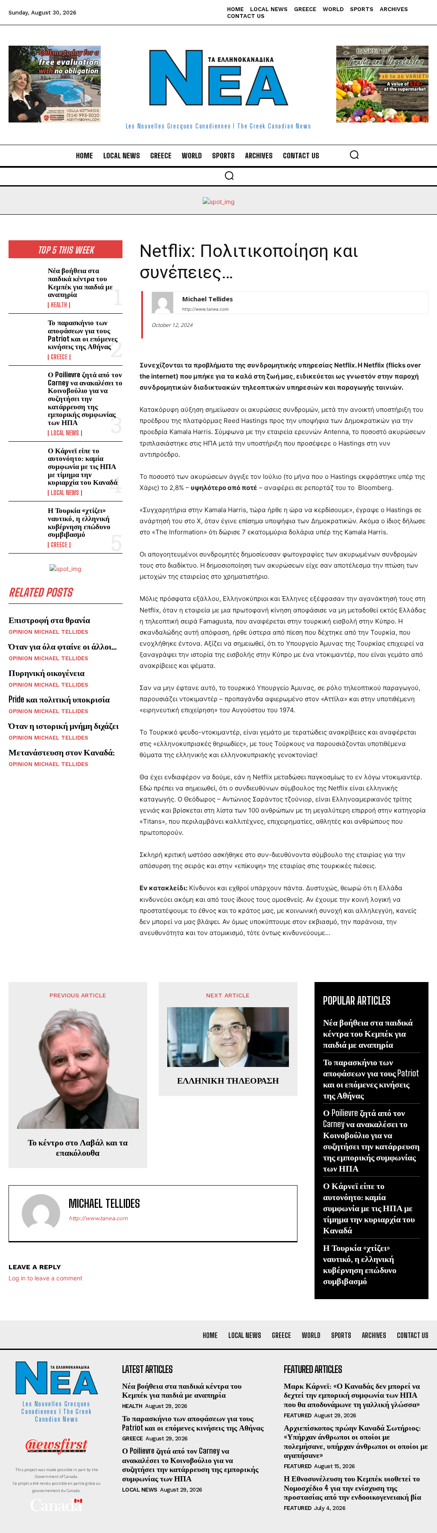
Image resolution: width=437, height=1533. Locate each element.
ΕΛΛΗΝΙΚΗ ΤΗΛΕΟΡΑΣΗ (228, 1080)
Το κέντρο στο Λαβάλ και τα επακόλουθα (78, 1147)
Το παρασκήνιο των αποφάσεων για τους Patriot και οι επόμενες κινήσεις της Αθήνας (82, 334)
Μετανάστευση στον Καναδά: (62, 752)
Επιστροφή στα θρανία (49, 620)
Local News (65, 433)
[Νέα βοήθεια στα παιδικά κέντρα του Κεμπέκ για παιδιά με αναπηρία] (26, 282)
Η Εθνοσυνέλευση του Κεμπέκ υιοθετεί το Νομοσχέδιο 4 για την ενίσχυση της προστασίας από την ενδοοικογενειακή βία (352, 1487)
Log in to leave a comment (45, 1278)
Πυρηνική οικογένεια (46, 672)
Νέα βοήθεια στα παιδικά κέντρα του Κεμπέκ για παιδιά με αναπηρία (80, 282)
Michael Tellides (207, 298)
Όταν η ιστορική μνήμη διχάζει (64, 725)
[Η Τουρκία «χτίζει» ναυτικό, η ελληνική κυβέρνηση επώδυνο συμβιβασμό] (26, 522)
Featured (298, 1415)
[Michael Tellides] (162, 302)
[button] (354, 154)
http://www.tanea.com (205, 309)
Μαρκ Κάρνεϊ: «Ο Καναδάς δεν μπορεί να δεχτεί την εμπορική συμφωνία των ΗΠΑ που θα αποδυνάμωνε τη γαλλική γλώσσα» (352, 1395)
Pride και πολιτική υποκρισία (59, 699)
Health (59, 305)
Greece (59, 357)
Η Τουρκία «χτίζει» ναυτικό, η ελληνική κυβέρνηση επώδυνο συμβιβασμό (79, 522)
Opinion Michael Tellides (48, 632)
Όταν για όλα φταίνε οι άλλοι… (63, 646)
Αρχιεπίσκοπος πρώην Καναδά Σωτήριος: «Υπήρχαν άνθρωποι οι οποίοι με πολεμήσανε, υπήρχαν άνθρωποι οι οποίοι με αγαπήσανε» (356, 1441)
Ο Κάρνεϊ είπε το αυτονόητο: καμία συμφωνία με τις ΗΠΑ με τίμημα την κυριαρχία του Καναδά (82, 466)
